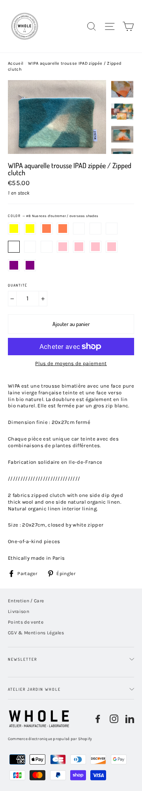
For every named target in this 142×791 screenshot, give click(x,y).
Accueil (15, 63)
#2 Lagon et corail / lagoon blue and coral (63, 228)
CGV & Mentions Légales (36, 632)
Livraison (18, 611)
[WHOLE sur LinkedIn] (129, 718)
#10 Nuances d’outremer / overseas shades (46, 247)
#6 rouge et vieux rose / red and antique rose (95, 228)
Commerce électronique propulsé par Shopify (50, 739)
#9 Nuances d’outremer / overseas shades (30, 247)
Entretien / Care (26, 601)
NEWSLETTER (22, 659)
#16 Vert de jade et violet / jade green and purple (30, 265)
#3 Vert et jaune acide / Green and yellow (30, 228)
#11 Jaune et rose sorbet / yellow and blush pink (63, 247)
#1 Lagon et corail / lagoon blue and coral (46, 228)
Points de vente (25, 622)
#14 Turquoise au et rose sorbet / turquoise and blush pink (112, 247)
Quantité (17, 285)
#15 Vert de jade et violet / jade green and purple (14, 265)
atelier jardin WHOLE (34, 689)
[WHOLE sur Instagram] (114, 718)
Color (53, 216)
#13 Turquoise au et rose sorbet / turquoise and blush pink (95, 247)
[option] (57, 117)
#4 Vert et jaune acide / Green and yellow (14, 228)
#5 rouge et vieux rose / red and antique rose (79, 228)
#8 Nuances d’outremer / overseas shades (14, 247)
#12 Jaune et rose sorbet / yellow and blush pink (79, 247)
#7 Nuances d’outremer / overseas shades (112, 228)
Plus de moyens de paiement (70, 363)
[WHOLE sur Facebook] (97, 718)
